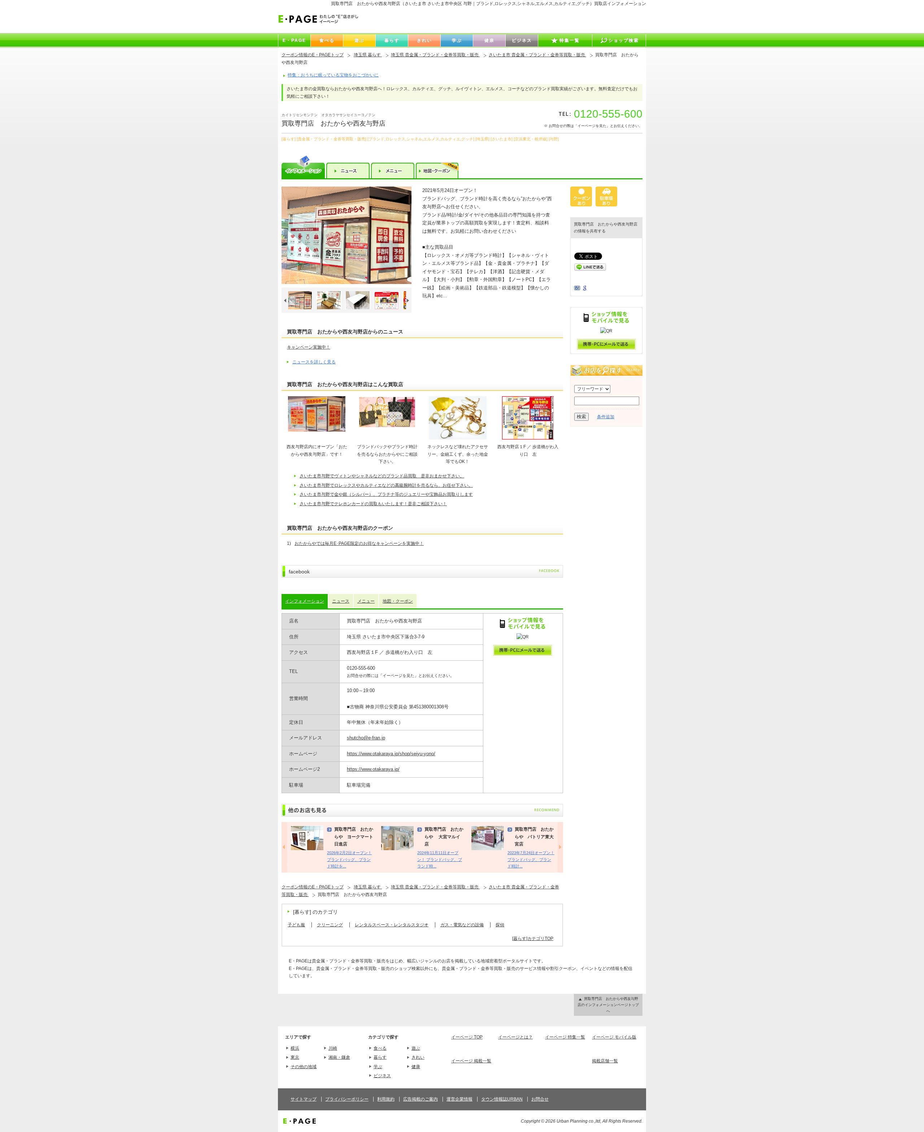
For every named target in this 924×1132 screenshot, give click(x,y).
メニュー (366, 601)
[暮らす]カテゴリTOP (532, 938)
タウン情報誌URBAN (502, 1099)
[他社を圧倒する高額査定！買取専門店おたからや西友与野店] (346, 235)
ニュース (340, 601)
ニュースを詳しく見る (314, 361)
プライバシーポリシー (347, 1099)
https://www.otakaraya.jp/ (373, 769)
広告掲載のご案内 (420, 1099)
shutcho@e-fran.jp (366, 737)
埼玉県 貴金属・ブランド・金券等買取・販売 (435, 54)
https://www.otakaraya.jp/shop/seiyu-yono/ (391, 753)
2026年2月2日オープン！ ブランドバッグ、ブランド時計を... (349, 859)
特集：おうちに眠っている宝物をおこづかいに (333, 75)
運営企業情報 (459, 1099)
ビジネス (382, 1075)
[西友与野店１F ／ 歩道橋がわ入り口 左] (528, 438)
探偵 (500, 924)
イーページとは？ (515, 1037)
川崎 (332, 1048)
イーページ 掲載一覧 (471, 1060)
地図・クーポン (398, 601)
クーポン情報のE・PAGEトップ (313, 54)
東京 (295, 1057)
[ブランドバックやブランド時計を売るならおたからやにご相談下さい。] (387, 426)
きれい (417, 1057)
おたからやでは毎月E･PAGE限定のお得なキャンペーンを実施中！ (359, 543)
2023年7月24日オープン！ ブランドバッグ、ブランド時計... (530, 859)
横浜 (295, 1048)
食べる (380, 1048)
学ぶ (378, 1066)
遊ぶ (415, 1048)
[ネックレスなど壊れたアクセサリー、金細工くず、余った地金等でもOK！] (458, 438)
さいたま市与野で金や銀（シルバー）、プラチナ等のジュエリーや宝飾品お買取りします (386, 494)
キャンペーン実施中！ (308, 347)
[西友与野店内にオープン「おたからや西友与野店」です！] (317, 430)
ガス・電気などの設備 (462, 924)
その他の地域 (304, 1066)
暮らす (380, 1057)
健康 (415, 1066)
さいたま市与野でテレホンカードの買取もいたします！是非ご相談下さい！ (373, 503)
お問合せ (540, 1099)
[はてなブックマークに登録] (577, 288)
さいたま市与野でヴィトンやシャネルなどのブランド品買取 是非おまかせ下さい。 (382, 475)
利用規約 (386, 1099)
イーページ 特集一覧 (565, 1037)
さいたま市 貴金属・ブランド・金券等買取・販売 (537, 54)
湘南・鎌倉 (339, 1057)
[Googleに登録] (585, 289)
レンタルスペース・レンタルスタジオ (391, 924)
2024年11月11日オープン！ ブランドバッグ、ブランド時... (439, 859)
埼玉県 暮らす (368, 54)
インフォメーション (304, 601)
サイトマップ (304, 1099)
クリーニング (330, 924)
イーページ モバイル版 (614, 1037)
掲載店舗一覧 (605, 1060)
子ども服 (296, 924)
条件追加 (605, 416)
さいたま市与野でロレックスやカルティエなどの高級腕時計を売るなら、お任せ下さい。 (386, 485)
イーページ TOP (467, 1037)
